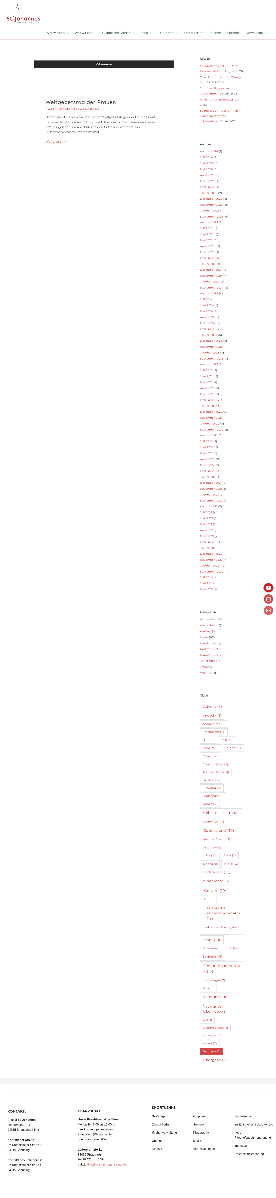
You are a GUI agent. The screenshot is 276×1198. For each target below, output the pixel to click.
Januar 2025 (208, 264)
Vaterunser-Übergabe (215, 1008)
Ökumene (212, 1051)
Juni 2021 (206, 518)
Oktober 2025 (209, 210)
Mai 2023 (206, 382)
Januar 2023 (208, 406)
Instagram (212, 847)
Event (49, 109)
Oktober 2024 (209, 281)
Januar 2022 (208, 477)
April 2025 (207, 246)
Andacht (212, 715)
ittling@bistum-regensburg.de (106, 1164)
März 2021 (207, 536)
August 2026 (209, 151)
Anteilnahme (214, 731)
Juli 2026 (206, 157)
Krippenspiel (209, 655)
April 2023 (207, 388)
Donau (210, 756)
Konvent (214, 890)
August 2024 (209, 293)
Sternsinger (214, 980)
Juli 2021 (206, 512)
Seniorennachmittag (221, 968)
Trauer (204, 666)
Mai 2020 (206, 589)
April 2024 (207, 317)
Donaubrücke (215, 764)
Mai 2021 (206, 524)
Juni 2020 (207, 583)
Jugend (210, 864)
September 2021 (211, 500)
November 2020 (211, 559)
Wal (207, 1020)
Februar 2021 (209, 542)
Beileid (227, 740)
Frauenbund (213, 796)
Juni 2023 (206, 376)
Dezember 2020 (211, 553)
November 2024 (211, 275)
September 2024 (212, 287)
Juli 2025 (206, 228)
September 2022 (211, 429)
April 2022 (207, 459)
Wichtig (206, 672)
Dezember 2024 (211, 269)
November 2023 (211, 346)
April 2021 (207, 530)
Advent (212, 706)
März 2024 (207, 323)
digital (234, 748)
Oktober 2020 (209, 565)
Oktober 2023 (209, 352)
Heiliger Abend (217, 839)
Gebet (210, 804)
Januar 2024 (208, 335)
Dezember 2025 (211, 198)
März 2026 (207, 181)
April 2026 (207, 175)
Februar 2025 (209, 258)
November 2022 (211, 417)
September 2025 (211, 216)
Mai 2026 (206, 169)
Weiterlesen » (55, 141)
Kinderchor (216, 881)
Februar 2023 (209, 400)
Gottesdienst (65, 109)
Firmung (212, 788)
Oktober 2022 (209, 423)
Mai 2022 (206, 453)
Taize (208, 988)
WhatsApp (212, 1035)
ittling (210, 855)
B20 (208, 740)
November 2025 (211, 204)
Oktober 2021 (209, 494)
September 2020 (212, 571)
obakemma (213, 948)
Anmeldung (208, 625)
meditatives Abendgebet (220, 929)
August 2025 (209, 222)
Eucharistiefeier (216, 772)
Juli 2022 (206, 441)
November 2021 (211, 488)
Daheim (211, 748)
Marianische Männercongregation (221, 913)
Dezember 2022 (211, 411)
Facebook (211, 780)
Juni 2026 (207, 163)
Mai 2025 (206, 240)
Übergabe (215, 1060)
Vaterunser (216, 997)
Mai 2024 (206, 311)
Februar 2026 (209, 187)
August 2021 (208, 506)
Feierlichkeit (209, 643)
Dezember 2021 (211, 482)
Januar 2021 (208, 548)
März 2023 (207, 394)
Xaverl (210, 1043)
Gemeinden (214, 821)
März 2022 (207, 465)
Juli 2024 (206, 299)
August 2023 (209, 364)
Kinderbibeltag (217, 872)
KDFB (231, 864)
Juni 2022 (206, 447)
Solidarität (207, 660)
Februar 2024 (209, 329)
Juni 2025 (206, 234)
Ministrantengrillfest (214, 99)
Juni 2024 (207, 305)
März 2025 (207, 252)
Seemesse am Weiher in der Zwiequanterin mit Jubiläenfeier (220, 116)
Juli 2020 (206, 577)
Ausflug (205, 631)
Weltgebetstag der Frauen (80, 102)
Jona (230, 855)
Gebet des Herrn (221, 813)
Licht (208, 899)
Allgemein (207, 619)
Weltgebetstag (215, 1027)
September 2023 (211, 358)
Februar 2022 (209, 471)
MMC (211, 940)
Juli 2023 (206, 370)
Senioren (212, 956)
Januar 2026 (208, 193)
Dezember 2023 (211, 340)
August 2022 (209, 435)
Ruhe (235, 948)
